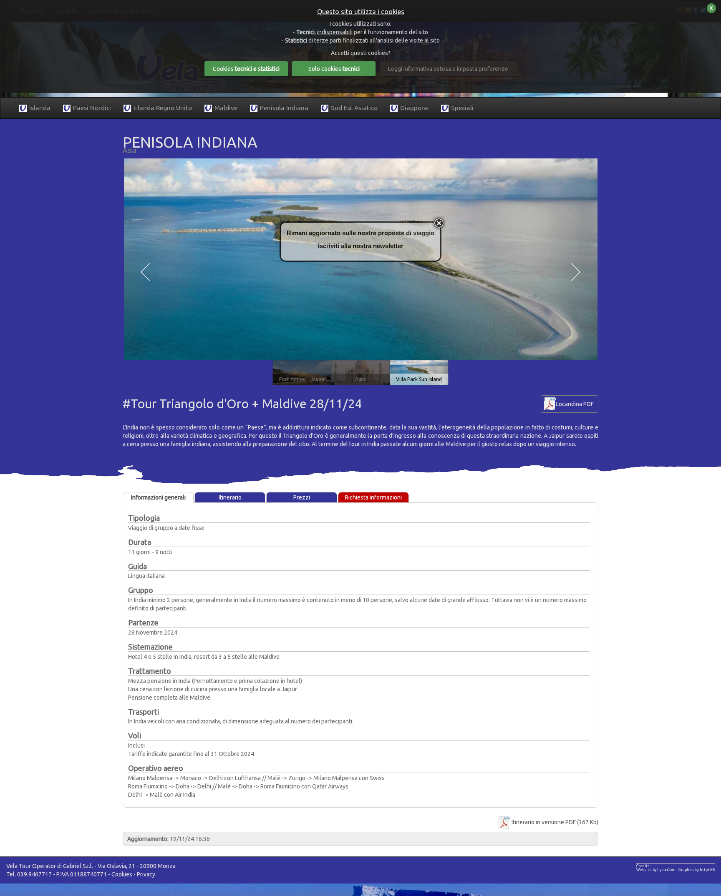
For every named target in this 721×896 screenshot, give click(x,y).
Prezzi (301, 497)
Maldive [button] (225, 107)
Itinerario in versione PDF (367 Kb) (554, 822)
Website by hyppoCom (656, 870)
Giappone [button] (414, 107)
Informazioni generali (158, 497)
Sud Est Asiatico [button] (354, 107)
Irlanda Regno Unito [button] (163, 107)
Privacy (146, 874)
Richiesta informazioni (373, 497)
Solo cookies (334, 68)
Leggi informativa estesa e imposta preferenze (448, 68)
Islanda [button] (39, 107)
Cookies (121, 874)
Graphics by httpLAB (696, 870)
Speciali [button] (462, 107)
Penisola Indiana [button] (284, 107)
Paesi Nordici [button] (92, 107)
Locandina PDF (575, 404)
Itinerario (230, 497)
